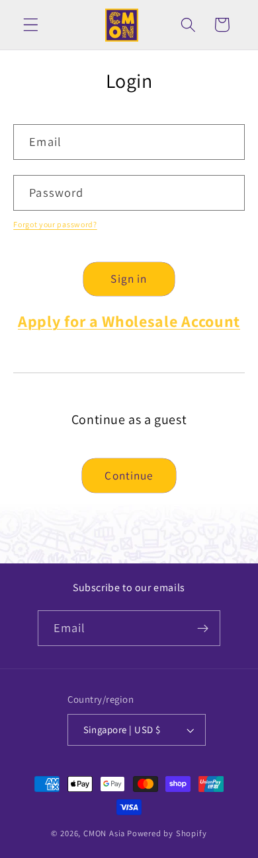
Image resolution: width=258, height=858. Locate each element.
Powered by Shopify (167, 833)
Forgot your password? (55, 224)
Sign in (128, 278)
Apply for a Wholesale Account (129, 321)
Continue (129, 475)
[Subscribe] (203, 628)
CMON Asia (104, 833)
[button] (31, 25)
